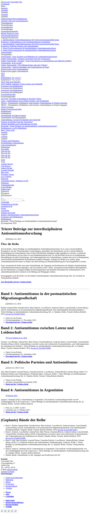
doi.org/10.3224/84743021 (15, 314)
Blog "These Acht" (8, 130)
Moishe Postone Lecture (10, 33)
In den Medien (6, 187)
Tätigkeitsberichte (7, 185)
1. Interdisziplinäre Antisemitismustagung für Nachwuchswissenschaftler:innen (30, 40)
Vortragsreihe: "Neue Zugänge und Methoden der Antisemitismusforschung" (29, 57)
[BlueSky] (6, 512)
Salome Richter (6, 168)
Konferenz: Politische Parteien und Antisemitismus (19, 46)
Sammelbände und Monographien (13, 116)
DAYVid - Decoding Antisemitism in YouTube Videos (21, 99)
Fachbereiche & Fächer (9, 204)
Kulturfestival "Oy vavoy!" (11, 78)
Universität (5, 202)
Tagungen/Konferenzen (9, 36)
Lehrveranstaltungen (8, 145)
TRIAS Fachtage (7, 107)
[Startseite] (11, 2)
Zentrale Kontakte (7, 472)
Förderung (5, 183)
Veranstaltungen (7, 23)
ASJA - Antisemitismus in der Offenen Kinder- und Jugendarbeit (25, 101)
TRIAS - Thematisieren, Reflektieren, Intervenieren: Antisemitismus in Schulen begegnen (34, 103)
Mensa (8, 482)
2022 (3, 73)
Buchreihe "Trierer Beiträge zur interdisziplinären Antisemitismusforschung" (29, 126)
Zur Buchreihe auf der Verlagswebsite (16, 282)
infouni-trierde (12, 470)
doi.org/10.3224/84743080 (41, 348)
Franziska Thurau (7, 174)
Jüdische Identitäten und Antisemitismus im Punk (19, 124)
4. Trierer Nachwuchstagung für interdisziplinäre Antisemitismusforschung (28, 50)
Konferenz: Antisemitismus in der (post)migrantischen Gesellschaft (25, 42)
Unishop (9, 488)
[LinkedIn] (16, 512)
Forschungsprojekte (8, 95)
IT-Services (10, 484)
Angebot (4, 132)
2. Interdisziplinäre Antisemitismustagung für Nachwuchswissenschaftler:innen (30, 44)
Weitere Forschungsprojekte (11, 109)
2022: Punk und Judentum (10, 82)
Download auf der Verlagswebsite (19, 322)
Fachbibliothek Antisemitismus (12, 143)
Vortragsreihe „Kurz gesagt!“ (11, 63)
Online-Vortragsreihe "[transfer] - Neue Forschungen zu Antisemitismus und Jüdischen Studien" (36, 61)
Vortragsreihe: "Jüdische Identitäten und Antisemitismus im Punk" (25, 67)
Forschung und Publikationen (12, 86)
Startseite (4, 8)
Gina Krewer (6, 166)
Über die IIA (5, 151)
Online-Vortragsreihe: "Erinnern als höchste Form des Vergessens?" (26, 59)
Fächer (3, 208)
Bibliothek (9, 480)
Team (3, 160)
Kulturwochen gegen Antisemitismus (14, 69)
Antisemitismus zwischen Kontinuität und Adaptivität (20, 120)
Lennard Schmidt (7, 170)
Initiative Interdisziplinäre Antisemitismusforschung (20, 215)
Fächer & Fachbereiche (14, 478)
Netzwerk (4, 179)
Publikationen (6, 111)
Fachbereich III (6, 206)
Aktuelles (4, 10)
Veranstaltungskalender (9, 31)
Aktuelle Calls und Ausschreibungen (14, 21)
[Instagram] (13, 512)
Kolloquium (5, 147)
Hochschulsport (11, 486)
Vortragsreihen (6, 52)
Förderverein (5, 189)
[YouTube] (9, 512)
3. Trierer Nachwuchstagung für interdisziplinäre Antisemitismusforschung (28, 48)
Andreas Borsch (7, 164)
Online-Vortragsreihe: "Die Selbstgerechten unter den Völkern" (24, 65)
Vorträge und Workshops (10, 141)
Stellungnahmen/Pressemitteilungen (14, 19)
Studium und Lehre (8, 213)
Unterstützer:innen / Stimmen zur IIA (14, 181)
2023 (3, 76)
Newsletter (5, 149)
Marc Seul (5, 172)
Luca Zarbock (6, 177)
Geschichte (5, 211)
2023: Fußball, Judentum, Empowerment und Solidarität (21, 84)
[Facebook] (2, 512)
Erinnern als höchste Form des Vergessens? (17, 122)
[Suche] (2, 198)
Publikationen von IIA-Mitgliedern (14, 128)
